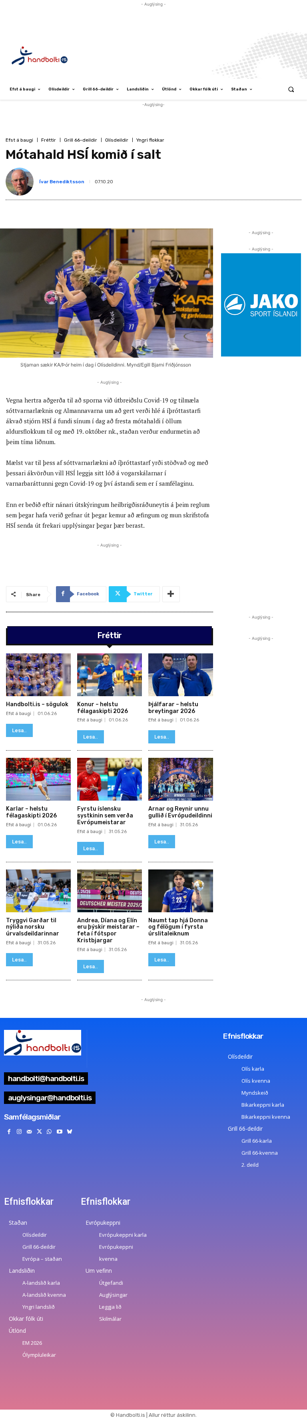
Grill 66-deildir (80, 140)
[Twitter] (39, 1132)
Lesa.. (19, 730)
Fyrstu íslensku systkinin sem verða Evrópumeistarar (105, 815)
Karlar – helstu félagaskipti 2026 (31, 812)
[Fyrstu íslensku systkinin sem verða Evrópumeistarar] (109, 779)
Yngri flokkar (150, 140)
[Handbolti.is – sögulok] (38, 674)
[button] (291, 89)
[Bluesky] (69, 1132)
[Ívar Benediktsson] (21, 182)
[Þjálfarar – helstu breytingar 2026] (180, 674)
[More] (171, 594)
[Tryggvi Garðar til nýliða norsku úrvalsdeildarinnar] (38, 890)
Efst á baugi (19, 140)
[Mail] (29, 1132)
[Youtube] (59, 1132)
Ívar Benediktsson (61, 181)
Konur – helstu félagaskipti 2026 (102, 708)
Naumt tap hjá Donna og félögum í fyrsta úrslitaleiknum (178, 927)
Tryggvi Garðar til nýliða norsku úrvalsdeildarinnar (32, 927)
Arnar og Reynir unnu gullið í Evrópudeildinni (180, 812)
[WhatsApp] (49, 1132)
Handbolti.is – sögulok (37, 704)
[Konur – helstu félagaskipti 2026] (109, 674)
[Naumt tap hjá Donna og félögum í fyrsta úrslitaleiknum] (180, 890)
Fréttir (48, 140)
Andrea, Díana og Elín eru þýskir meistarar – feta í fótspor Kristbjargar (108, 930)
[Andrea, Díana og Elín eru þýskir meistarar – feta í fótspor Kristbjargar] (109, 890)
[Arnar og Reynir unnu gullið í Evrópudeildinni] (180, 779)
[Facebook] (9, 1132)
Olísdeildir (116, 140)
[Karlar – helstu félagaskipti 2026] (38, 779)
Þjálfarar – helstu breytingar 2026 (173, 708)
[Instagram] (19, 1132)
